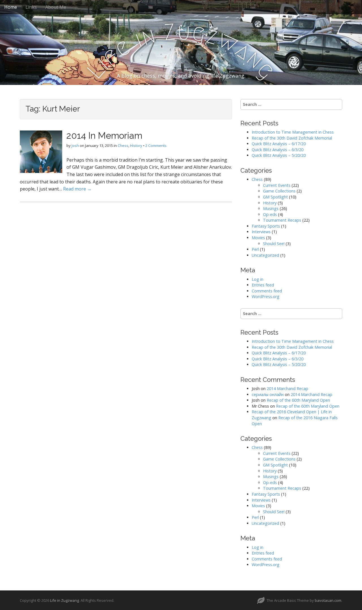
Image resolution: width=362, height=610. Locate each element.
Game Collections (279, 191)
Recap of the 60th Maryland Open (298, 400)
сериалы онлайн (268, 394)
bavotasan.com (328, 600)
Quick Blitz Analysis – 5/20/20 (279, 155)
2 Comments (156, 145)
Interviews (261, 231)
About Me (55, 7)
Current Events (276, 185)
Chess (123, 145)
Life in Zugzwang (64, 600)
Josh (75, 145)
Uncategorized (265, 255)
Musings (271, 208)
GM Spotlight (275, 197)
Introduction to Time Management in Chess (293, 132)
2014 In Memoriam (104, 135)
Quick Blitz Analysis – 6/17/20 (279, 143)
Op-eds (270, 214)
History (136, 145)
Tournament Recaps (282, 220)
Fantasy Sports (266, 226)
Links (31, 7)
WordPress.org (265, 296)
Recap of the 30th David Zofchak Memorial (292, 138)
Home (10, 7)
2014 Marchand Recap (287, 388)
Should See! (274, 243)
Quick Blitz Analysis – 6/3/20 (277, 149)
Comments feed (267, 291)
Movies (258, 237)
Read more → (77, 189)
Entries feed (263, 285)
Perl (255, 249)
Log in (257, 279)
